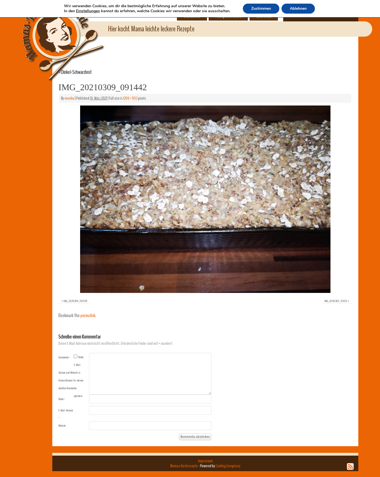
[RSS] (350, 466)
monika (69, 98)
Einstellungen (88, 11)
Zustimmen (261, 8)
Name (61, 399)
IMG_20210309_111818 (335, 301)
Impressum (205, 461)
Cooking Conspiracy (228, 466)
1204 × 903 (130, 98)
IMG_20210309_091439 (75, 301)
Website (62, 425)
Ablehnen (298, 8)
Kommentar (64, 357)
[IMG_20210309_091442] (205, 199)
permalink (87, 315)
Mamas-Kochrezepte (55, 34)
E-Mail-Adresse (65, 414)
